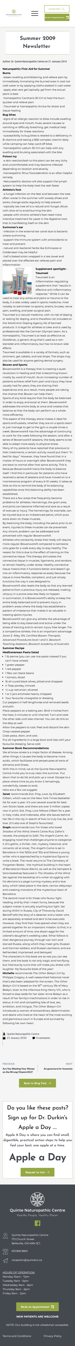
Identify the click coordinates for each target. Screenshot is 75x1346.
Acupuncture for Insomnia (58, 1068)
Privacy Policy (53, 1336)
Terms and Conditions (17, 1336)
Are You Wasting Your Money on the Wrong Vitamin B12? (19, 1070)
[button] (34, 13)
